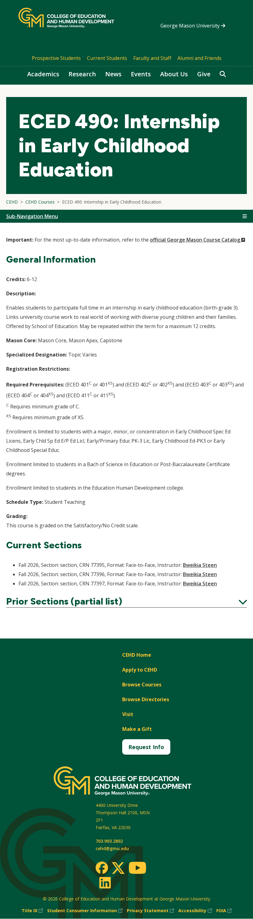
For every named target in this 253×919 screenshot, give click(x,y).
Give (203, 74)
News (113, 74)
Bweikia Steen (200, 565)
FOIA (224, 910)
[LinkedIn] (105, 882)
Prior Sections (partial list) (126, 601)
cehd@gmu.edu (112, 848)
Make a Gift (137, 729)
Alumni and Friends (199, 58)
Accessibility (195, 910)
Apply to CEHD (139, 669)
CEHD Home (136, 654)
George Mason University (190, 25)
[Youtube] (137, 869)
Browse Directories (145, 699)
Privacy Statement (150, 910)
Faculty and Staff (152, 58)
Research (82, 74)
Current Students (107, 58)
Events (141, 74)
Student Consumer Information (84, 910)
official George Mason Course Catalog (197, 239)
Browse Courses (141, 684)
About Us (174, 74)
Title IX (32, 910)
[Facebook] (102, 868)
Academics (43, 74)
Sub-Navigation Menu (32, 216)
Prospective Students (56, 58)
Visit (127, 714)
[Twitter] (118, 868)
